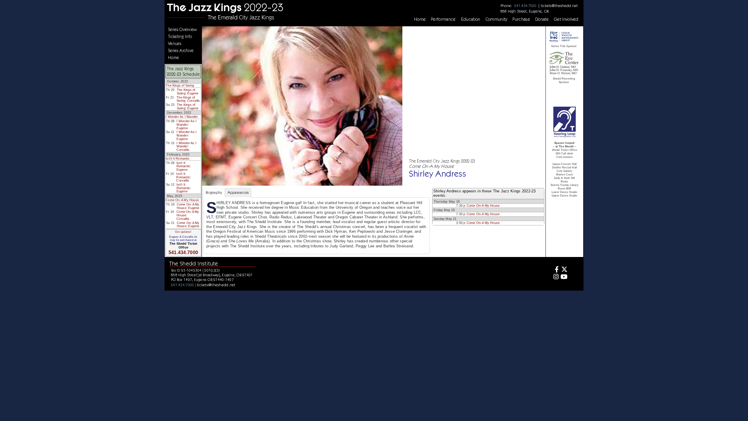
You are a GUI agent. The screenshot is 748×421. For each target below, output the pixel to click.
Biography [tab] (214, 192)
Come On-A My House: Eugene (188, 206)
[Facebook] (555, 270)
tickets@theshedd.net (559, 5)
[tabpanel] (316, 226)
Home (420, 19)
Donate (542, 19)
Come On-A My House (182, 200)
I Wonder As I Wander (182, 116)
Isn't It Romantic (178, 158)
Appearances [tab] (238, 192)
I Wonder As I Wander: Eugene (186, 124)
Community (497, 19)
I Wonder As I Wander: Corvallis (186, 146)
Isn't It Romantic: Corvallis (183, 177)
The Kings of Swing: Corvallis (188, 99)
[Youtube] (563, 277)
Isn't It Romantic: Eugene (183, 166)
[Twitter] (563, 270)
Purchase (521, 19)
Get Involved (566, 19)
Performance (443, 19)
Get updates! (183, 231)
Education (470, 19)
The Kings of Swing (180, 85)
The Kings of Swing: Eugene (188, 91)
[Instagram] (555, 277)
